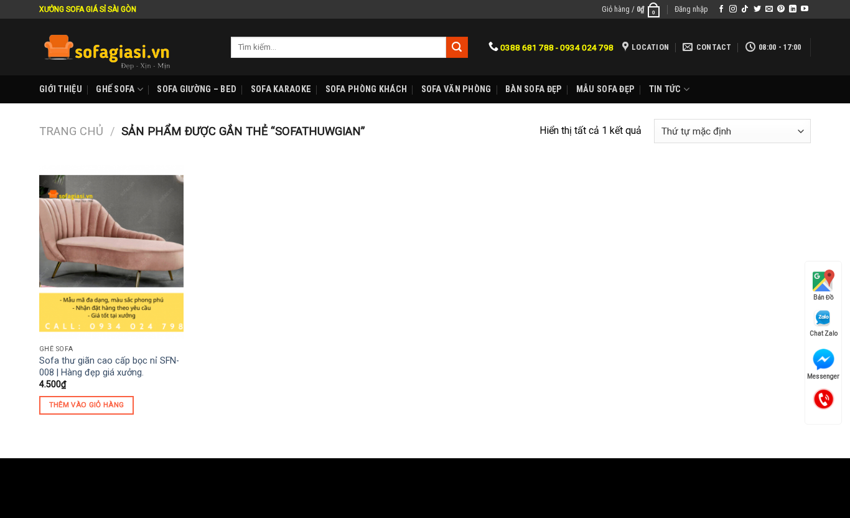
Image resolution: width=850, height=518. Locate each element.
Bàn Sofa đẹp (533, 89)
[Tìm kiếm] (456, 47)
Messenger (823, 376)
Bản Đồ (823, 297)
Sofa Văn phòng (456, 89)
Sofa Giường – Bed (196, 89)
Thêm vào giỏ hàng (86, 404)
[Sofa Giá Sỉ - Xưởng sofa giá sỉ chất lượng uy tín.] (125, 47)
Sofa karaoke (281, 89)
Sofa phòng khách (366, 89)
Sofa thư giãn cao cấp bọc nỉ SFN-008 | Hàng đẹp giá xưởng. (109, 367)
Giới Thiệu (60, 89)
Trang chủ (71, 131)
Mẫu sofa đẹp (605, 89)
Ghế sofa (115, 89)
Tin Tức (665, 89)
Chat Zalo (824, 333)
